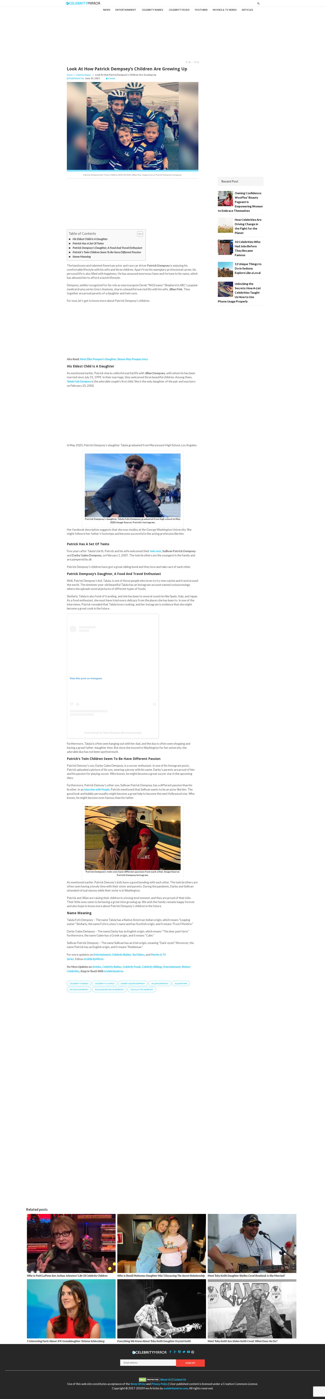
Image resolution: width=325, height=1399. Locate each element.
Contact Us (179, 1379)
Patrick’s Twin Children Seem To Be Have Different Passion (107, 252)
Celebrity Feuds (132, 966)
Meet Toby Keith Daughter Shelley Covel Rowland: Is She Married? (246, 1275)
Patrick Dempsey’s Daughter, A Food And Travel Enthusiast (107, 248)
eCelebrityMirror (93, 959)
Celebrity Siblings (152, 966)
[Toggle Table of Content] (138, 234)
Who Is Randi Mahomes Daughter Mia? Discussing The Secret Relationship (161, 1275)
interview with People (97, 789)
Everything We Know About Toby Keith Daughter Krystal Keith (154, 1341)
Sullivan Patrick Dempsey (109, 989)
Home (70, 75)
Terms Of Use (138, 1384)
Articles (96, 966)
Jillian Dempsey (159, 983)
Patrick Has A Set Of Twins (88, 243)
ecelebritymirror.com (176, 1388)
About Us (165, 1379)
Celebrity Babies (83, 75)
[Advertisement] (162, 31)
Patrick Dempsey (79, 989)
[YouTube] (189, 1351)
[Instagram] (179, 1351)
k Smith (111, 78)
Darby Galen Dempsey (133, 983)
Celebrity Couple (104, 983)
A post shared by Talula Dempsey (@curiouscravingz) (112, 732)
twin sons (155, 551)
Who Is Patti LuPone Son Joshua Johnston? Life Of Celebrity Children (67, 1275)
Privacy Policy (159, 1384)
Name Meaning (82, 256)
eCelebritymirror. (114, 971)
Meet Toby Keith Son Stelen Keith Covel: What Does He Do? (242, 1341)
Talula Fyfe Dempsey (141, 989)
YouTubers (138, 954)
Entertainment (172, 966)
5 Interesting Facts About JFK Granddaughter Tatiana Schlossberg (65, 1341)
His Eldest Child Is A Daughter (90, 239)
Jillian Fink (181, 983)
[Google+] (175, 1351)
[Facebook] (170, 1351)
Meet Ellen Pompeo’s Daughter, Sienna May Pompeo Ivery (114, 359)
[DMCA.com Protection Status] (149, 1379)
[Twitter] (184, 1351)
